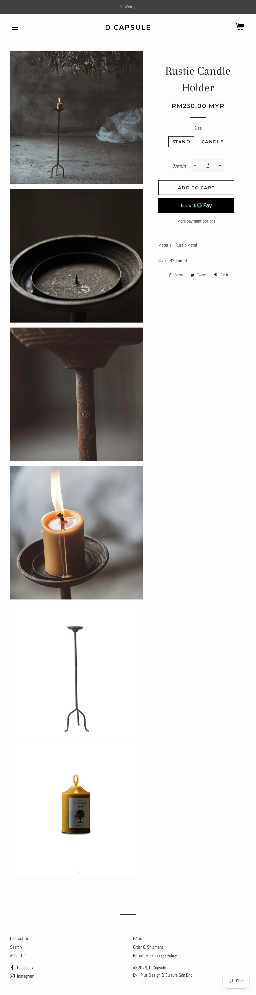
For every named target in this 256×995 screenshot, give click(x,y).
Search (16, 947)
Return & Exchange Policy (155, 955)
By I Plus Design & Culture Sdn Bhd (162, 975)
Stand (181, 141)
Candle (213, 141)
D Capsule (128, 27)
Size (198, 128)
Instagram (25, 976)
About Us (17, 955)
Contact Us (19, 938)
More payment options (196, 221)
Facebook (24, 968)
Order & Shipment (148, 947)
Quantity (179, 166)
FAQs (137, 938)
